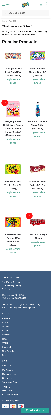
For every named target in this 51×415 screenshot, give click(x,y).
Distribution (7, 390)
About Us (6, 366)
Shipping (6, 386)
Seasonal (6, 347)
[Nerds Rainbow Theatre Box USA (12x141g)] (37, 56)
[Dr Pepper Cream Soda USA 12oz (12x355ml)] (37, 169)
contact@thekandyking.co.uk (21, 307)
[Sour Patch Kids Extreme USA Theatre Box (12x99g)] (13, 222)
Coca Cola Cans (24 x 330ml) (37, 236)
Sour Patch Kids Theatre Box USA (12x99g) (13, 185)
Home (4, 21)
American (6, 318)
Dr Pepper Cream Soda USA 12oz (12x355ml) (37, 185)
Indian (5, 330)
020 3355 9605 (12, 304)
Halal (4, 339)
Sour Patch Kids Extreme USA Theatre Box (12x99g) (13, 240)
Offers (5, 343)
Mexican (6, 335)
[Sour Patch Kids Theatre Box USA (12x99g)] (13, 169)
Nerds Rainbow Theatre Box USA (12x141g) (37, 72)
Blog (4, 355)
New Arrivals (8, 351)
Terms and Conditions (12, 382)
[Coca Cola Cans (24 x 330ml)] (37, 222)
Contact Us (7, 378)
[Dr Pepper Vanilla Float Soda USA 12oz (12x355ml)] (13, 56)
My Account (7, 370)
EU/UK (5, 322)
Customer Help (9, 374)
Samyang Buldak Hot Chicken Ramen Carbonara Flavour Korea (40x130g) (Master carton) (13, 128)
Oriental (5, 326)
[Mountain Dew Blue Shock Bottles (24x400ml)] (37, 109)
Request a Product (10, 394)
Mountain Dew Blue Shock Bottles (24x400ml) (37, 125)
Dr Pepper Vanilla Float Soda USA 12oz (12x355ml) (13, 72)
